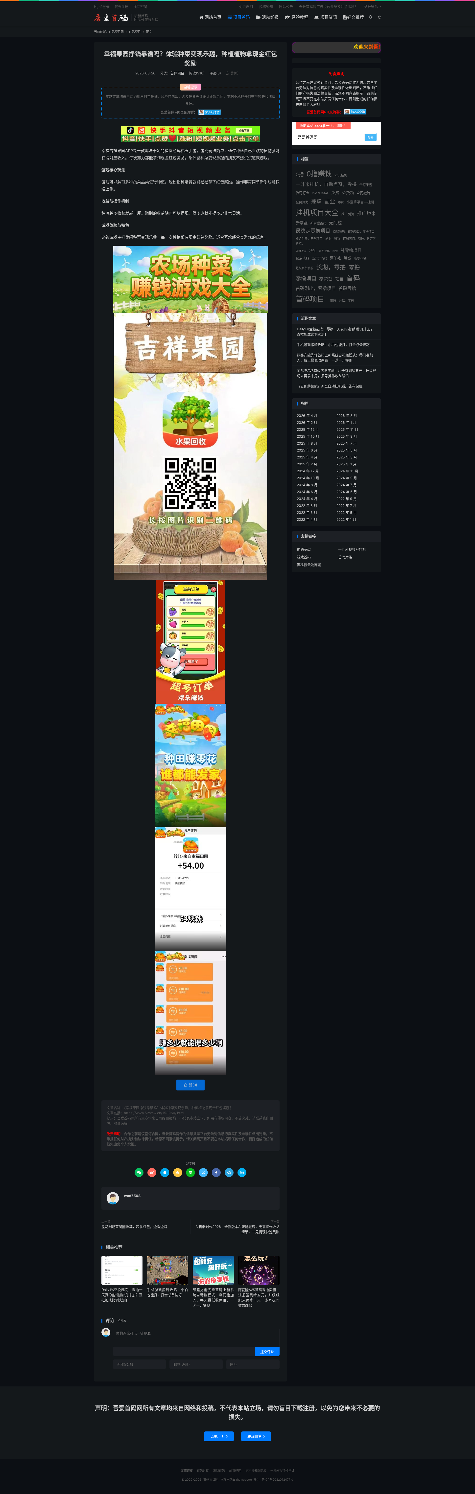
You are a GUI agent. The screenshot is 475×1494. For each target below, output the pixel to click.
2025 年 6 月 (307, 450)
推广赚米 (366, 213)
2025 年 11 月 (347, 429)
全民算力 (302, 202)
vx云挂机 (340, 175)
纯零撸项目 (351, 250)
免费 (335, 192)
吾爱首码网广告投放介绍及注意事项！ (328, 6)
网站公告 (286, 6)
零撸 (354, 267)
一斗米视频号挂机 (352, 549)
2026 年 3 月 (346, 415)
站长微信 (371, 6)
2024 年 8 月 (307, 485)
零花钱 (325, 279)
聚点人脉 (302, 258)
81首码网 (304, 549)
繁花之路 (324, 251)
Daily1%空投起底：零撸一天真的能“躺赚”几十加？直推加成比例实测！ (121, 1295)
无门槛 (335, 222)
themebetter (244, 1479)
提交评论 (267, 1352)
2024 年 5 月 (346, 492)
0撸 (300, 174)
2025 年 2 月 (307, 464)
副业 (329, 201)
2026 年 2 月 (307, 422)
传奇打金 (302, 193)
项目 (339, 279)
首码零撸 (347, 288)
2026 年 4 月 (307, 415)
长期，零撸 (331, 267)
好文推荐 (355, 17)
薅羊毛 (335, 258)
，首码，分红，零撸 (340, 300)
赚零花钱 (360, 258)
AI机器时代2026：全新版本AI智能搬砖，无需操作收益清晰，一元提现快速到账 (237, 1229)
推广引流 (347, 214)
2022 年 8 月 (307, 505)
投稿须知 (266, 6)
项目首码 (241, 17)
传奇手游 (365, 185)
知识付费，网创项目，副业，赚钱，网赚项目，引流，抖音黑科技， (336, 241)
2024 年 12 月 (308, 471)
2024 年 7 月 (346, 485)
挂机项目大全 (317, 212)
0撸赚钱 (319, 174)
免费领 (348, 192)
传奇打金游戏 (320, 193)
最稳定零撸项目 (313, 231)
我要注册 (121, 6)
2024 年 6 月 (307, 492)
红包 (335, 251)
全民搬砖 (363, 193)
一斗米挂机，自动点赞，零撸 (326, 184)
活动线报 (270, 17)
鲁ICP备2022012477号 (277, 1479)
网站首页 (212, 17)
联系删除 (256, 1436)
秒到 (312, 251)
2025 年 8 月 (307, 443)
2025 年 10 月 (308, 436)
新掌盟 (302, 222)
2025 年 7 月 (346, 443)
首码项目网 (111, 18)
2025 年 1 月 (346, 464)
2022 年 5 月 (346, 512)
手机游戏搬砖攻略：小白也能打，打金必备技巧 (333, 344)
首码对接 (345, 557)
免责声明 (246, 6)
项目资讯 (328, 17)
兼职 (316, 201)
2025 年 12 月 (308, 429)
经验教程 (299, 17)
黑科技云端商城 (309, 565)
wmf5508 (132, 1196)
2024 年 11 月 (347, 471)
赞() (232, 73)
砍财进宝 (301, 251)
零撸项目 (306, 278)
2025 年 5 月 (346, 450)
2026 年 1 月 (346, 422)
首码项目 (135, 32)
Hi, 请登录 (102, 6)
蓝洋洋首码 (319, 258)
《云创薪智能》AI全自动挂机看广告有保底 (329, 386)
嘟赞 (341, 202)
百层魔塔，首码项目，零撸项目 (354, 231)
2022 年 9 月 (346, 499)
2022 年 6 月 (307, 512)
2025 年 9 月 (346, 436)
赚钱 (347, 258)
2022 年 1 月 (346, 519)
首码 (353, 278)
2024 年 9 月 (346, 478)
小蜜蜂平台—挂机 (360, 202)
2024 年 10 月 (308, 478)
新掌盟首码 (318, 223)
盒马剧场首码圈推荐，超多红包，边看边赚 (134, 1226)
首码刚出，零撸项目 (316, 288)
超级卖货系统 (304, 268)
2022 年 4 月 (307, 519)
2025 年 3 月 (346, 457)
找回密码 (140, 6)
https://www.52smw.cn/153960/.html (154, 1113)
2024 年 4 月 (307, 499)
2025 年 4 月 (307, 457)
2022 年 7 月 (346, 505)
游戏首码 (304, 557)
